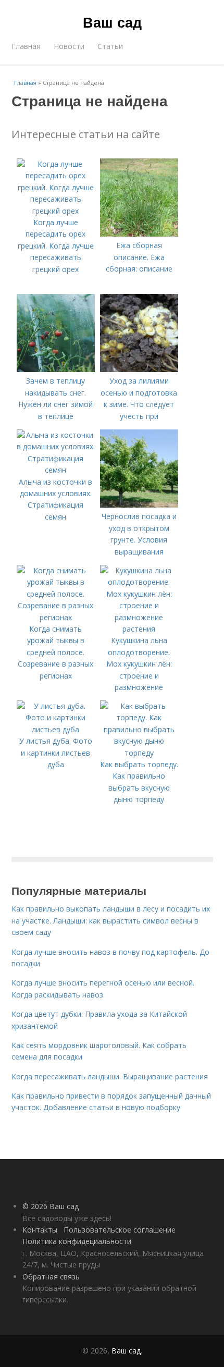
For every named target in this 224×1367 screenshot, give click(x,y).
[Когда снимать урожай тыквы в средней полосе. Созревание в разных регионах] (56, 617)
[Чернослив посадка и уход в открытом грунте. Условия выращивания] (139, 505)
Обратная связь (51, 1277)
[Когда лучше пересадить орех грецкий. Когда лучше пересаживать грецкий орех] (56, 211)
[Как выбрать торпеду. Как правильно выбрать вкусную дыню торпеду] (139, 753)
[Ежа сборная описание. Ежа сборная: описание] (139, 234)
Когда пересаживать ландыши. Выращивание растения (109, 1076)
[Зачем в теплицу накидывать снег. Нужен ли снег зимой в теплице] (56, 369)
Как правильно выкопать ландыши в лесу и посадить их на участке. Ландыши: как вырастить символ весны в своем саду (110, 920)
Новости (69, 46)
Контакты (39, 1230)
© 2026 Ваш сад (50, 1206)
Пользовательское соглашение (120, 1230)
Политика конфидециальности (76, 1241)
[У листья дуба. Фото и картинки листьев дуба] (56, 729)
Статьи (110, 46)
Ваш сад (112, 22)
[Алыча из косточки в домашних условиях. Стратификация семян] (56, 470)
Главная (26, 46)
